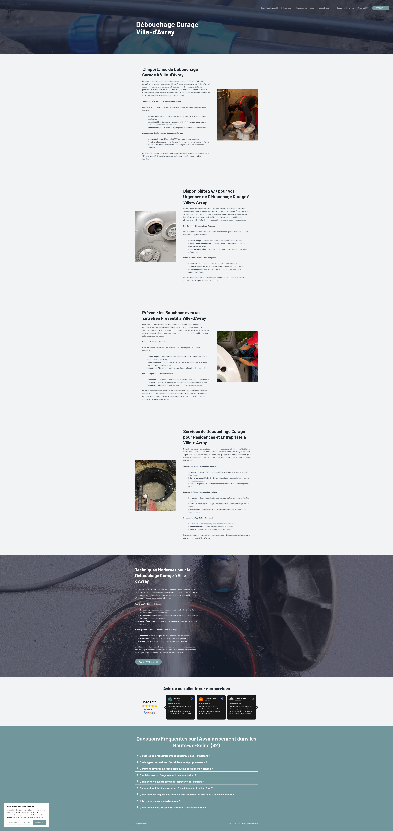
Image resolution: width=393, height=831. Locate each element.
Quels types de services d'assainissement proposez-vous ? (173, 762)
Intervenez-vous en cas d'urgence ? (160, 800)
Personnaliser (13, 822)
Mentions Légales (141, 823)
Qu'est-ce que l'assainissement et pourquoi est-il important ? (175, 755)
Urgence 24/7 (363, 8)
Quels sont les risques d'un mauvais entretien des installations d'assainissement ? (187, 794)
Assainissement (325, 8)
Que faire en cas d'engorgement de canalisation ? (168, 775)
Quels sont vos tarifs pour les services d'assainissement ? (173, 807)
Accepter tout (39, 822)
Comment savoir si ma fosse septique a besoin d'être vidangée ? (176, 768)
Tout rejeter (26, 822)
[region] (26, 815)
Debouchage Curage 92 (269, 8)
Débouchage (286, 8)
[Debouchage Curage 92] (10, 8)
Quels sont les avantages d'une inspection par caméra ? (172, 781)
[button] (292, 7)
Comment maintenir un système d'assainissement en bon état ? (176, 788)
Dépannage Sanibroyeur (346, 8)
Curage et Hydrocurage (305, 8)
